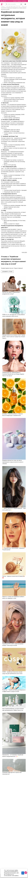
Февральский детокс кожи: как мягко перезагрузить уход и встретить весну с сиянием (12, 462)
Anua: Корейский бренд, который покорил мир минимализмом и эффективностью (13, 709)
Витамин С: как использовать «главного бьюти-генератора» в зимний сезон (12, 414)
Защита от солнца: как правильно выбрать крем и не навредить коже (13, 597)
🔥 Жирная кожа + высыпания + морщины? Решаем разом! (13, 548)
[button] (21, 4)
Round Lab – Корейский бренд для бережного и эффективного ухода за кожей (14, 690)
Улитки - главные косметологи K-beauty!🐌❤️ (13, 577)
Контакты (24, 1)
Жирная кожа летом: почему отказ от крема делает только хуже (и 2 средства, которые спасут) (13, 336)
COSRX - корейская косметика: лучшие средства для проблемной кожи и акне (12, 672)
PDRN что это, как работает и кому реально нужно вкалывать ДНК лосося (13, 315)
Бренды (19, 1)
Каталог (15, 1)
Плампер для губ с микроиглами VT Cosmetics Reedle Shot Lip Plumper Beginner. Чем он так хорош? (13, 374)
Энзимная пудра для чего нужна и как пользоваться (12, 773)
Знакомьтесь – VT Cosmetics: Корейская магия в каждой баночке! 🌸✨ (12, 755)
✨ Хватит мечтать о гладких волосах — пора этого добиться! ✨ (14, 509)
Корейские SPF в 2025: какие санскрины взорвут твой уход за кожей (12, 644)
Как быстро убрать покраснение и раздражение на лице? (11, 293)
